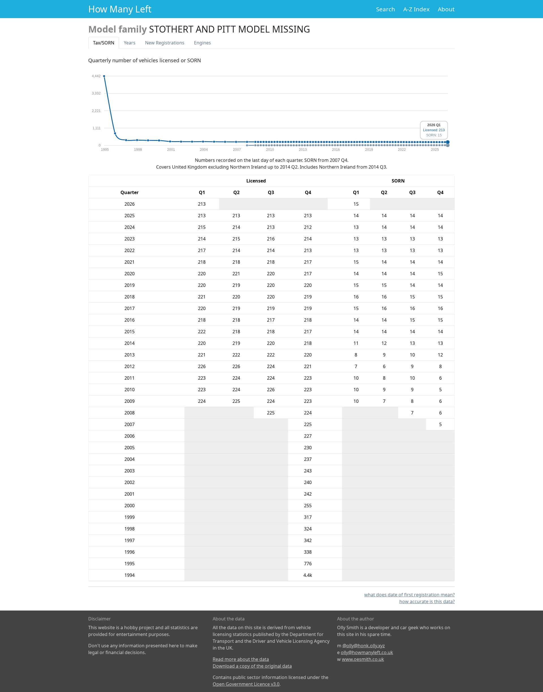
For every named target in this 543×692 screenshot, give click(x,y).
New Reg (164, 43)
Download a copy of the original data (252, 666)
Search (385, 9)
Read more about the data (241, 659)
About (446, 9)
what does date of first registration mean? (409, 595)
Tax (103, 43)
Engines (202, 43)
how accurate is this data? (427, 601)
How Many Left (120, 9)
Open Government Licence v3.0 (246, 684)
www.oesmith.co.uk (363, 659)
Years (129, 43)
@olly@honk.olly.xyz (363, 645)
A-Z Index (416, 9)
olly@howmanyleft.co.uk (367, 652)
